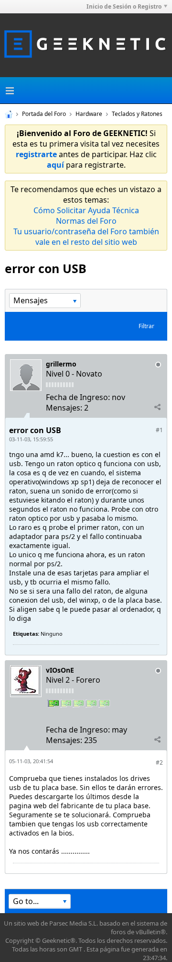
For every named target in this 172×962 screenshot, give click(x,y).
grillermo (61, 363)
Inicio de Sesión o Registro (123, 6)
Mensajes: (64, 407)
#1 (159, 430)
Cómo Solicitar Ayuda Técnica (86, 210)
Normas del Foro (86, 221)
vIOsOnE (60, 670)
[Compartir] (157, 407)
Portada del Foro (44, 114)
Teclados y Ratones (137, 114)
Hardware (88, 114)
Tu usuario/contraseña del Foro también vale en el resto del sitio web (86, 236)
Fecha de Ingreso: (78, 397)
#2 (159, 762)
